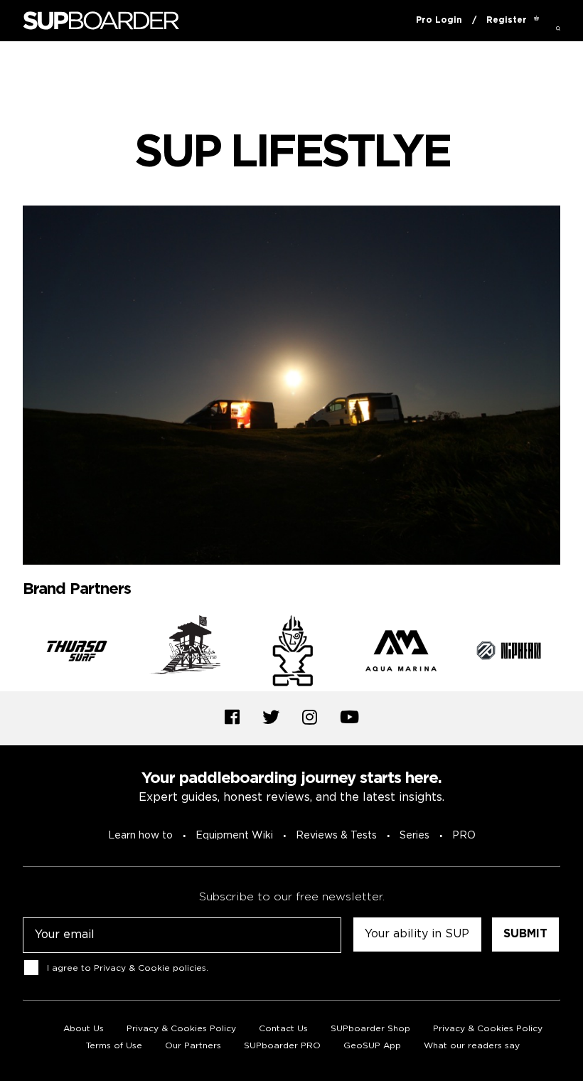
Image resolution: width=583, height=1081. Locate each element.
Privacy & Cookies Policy (181, 1029)
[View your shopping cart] (536, 20)
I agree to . (127, 967)
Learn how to (140, 835)
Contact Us (283, 1029)
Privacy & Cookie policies (150, 967)
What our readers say (472, 1046)
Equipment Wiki (234, 835)
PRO (464, 835)
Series (414, 835)
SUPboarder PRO (282, 1046)
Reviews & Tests (336, 835)
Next (571, 653)
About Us (83, 1029)
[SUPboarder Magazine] (101, 21)
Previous (12, 653)
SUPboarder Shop (370, 1029)
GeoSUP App (372, 1046)
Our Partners (193, 1046)
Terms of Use (114, 1046)
